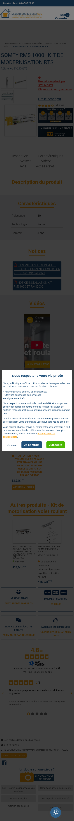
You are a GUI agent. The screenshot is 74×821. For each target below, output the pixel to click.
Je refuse (12, 445)
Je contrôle (31, 444)
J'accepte (55, 444)
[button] (55, 812)
